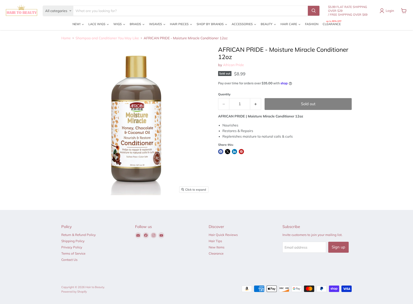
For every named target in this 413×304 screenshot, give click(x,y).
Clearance (216, 253)
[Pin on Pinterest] (241, 151)
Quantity (224, 94)
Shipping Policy (73, 241)
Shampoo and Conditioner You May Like (107, 38)
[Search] (313, 11)
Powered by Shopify (74, 291)
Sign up (338, 247)
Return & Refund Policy (78, 235)
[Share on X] (227, 151)
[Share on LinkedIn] (234, 151)
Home (66, 38)
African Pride (233, 65)
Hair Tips (215, 241)
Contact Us (69, 260)
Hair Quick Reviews (223, 235)
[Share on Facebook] (220, 151)
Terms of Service (73, 253)
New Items (216, 247)
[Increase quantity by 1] (255, 104)
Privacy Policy (71, 247)
